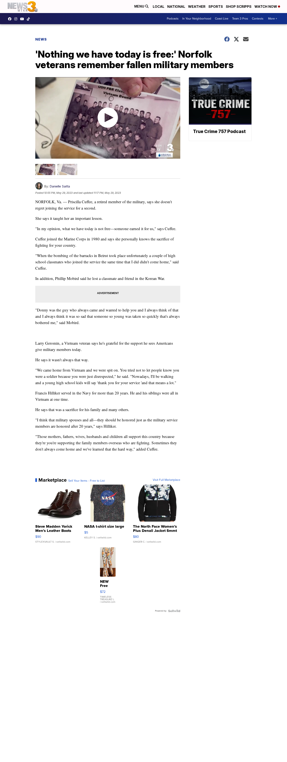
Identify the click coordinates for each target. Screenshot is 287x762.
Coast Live (221, 18)
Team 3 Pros (240, 18)
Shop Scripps (238, 6)
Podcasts (173, 18)
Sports (215, 6)
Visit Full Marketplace (166, 480)
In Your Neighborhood (196, 18)
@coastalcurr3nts (29, 19)
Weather (196, 6)
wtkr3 (16, 19)
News (41, 39)
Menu (139, 6)
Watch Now (266, 6)
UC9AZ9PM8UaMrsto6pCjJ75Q (23, 19)
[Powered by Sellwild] (174, 610)
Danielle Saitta (60, 186)
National (176, 6)
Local (158, 6)
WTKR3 (10, 19)
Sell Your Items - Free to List (86, 480)
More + (272, 18)
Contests (257, 18)
